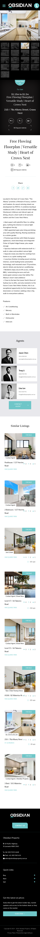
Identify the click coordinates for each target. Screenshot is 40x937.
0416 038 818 (23, 356)
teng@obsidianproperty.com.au (27, 377)
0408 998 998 (23, 374)
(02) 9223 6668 (13, 852)
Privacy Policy (11, 933)
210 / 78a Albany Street (14, 739)
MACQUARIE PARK (11, 469)
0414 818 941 (23, 391)
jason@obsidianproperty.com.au (27, 359)
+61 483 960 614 (15, 855)
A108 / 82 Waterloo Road (15, 695)
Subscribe (19, 914)
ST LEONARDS (9, 743)
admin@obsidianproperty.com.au (16, 858)
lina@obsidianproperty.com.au (27, 394)
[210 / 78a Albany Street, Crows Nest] (20, 25)
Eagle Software (28, 933)
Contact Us (20, 825)
